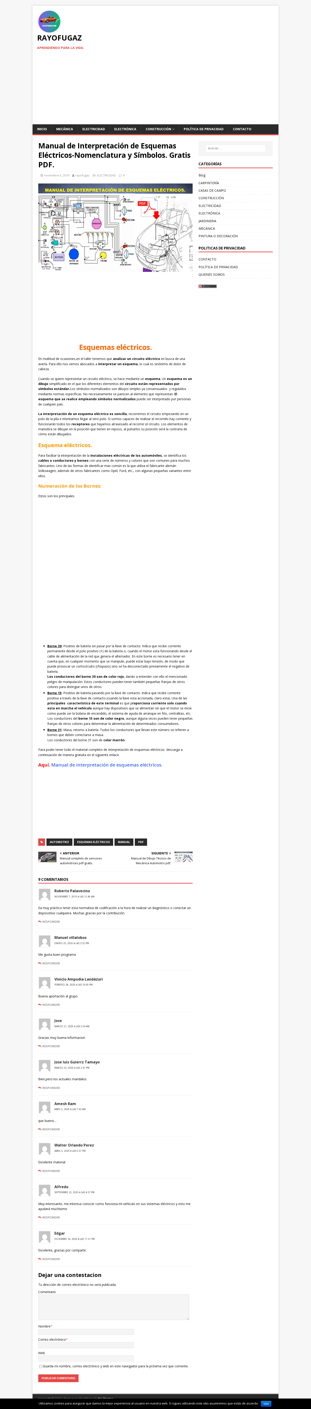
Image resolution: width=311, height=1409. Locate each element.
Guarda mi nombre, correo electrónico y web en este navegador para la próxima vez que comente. (116, 1366)
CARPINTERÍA (209, 183)
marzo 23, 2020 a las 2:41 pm (71, 1067)
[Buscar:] (235, 148)
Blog (202, 175)
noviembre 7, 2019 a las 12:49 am (74, 896)
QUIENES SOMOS (212, 274)
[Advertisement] (155, 90)
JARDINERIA (207, 221)
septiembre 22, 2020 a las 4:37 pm (74, 1192)
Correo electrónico (52, 1339)
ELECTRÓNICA (125, 129)
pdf (141, 842)
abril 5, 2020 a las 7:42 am (70, 1109)
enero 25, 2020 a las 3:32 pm (71, 943)
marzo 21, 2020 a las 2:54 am (71, 1026)
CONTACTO (242, 129)
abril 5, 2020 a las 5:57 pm (70, 1150)
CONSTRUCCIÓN (158, 129)
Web (41, 1353)
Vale (266, 1403)
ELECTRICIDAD (93, 129)
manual (124, 842)
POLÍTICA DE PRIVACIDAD (204, 129)
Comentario (47, 1292)
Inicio (42, 129)
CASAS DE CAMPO (212, 190)
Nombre (44, 1326)
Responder (51, 922)
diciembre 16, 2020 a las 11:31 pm (74, 1239)
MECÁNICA (64, 129)
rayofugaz (82, 175)
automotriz (59, 842)
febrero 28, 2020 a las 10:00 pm (73, 984)
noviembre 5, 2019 (56, 175)
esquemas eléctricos (93, 842)
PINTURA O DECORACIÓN (218, 236)
